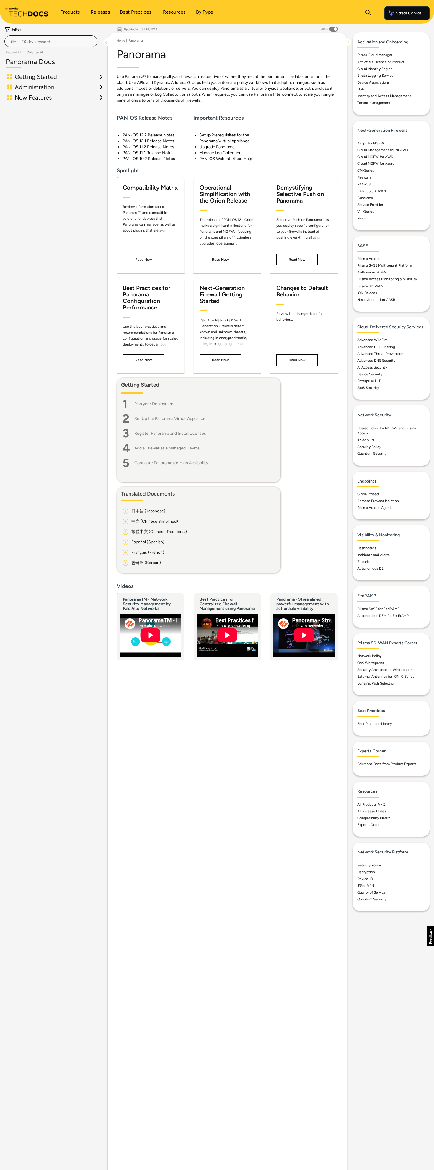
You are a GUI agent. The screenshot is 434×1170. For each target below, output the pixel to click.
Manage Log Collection (220, 152)
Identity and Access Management (384, 96)
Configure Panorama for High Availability (171, 462)
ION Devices (367, 293)
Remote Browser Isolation (378, 501)
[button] (143, 259)
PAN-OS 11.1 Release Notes (148, 152)
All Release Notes (371, 811)
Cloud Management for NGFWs (382, 150)
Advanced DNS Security (376, 361)
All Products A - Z (371, 804)
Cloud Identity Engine (375, 69)
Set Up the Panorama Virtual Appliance (169, 418)
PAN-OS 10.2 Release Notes (149, 158)
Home (121, 41)
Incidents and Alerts (373, 555)
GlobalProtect (368, 494)
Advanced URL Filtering (376, 347)
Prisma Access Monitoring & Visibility (387, 279)
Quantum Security (371, 454)
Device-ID (365, 879)
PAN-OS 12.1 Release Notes (148, 141)
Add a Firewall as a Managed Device (167, 448)
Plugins (363, 218)
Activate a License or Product (380, 62)
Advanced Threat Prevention (380, 354)
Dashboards (366, 548)
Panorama (135, 41)
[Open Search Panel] (367, 13)
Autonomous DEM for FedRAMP (383, 616)
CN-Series (365, 170)
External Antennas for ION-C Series (386, 676)
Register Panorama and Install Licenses (170, 433)
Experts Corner (369, 825)
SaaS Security (368, 388)
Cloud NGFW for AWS (375, 157)
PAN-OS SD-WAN (371, 191)
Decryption (366, 872)
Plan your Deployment (154, 403)
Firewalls (364, 177)
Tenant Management (374, 103)
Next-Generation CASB (376, 300)
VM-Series (365, 211)
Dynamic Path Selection (376, 683)
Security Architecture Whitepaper (384, 670)
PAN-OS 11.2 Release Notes (148, 146)
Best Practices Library (374, 724)
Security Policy (369, 447)
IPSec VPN (365, 440)
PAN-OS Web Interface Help (225, 158)
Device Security (369, 374)
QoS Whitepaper (370, 663)
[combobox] (50, 41)
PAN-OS (364, 184)
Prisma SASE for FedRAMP (378, 609)
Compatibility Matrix (373, 818)
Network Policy (369, 656)
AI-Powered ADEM (372, 272)
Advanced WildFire (372, 340)
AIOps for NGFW (370, 143)
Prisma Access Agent (374, 508)
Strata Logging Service (375, 76)
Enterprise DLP (369, 381)
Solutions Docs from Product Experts (387, 764)
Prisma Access (368, 259)
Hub (360, 89)
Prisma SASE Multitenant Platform (384, 265)
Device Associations (373, 82)
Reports (363, 562)
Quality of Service (371, 892)
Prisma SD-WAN (370, 286)
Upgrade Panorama (216, 146)
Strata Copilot (408, 13)
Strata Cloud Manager (374, 55)
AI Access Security (372, 367)
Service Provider (370, 205)
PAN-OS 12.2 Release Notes (149, 135)
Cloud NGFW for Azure (375, 164)
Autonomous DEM (371, 568)
